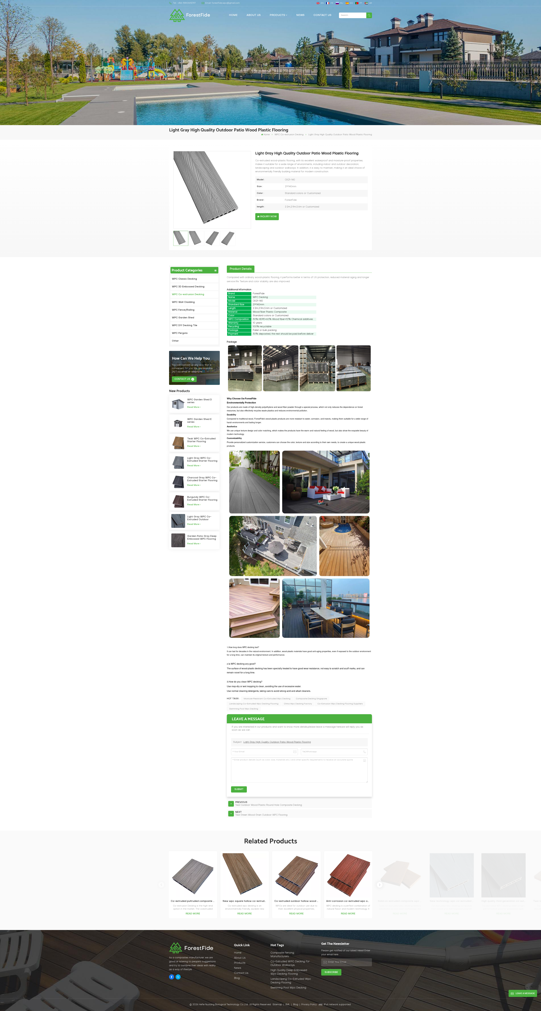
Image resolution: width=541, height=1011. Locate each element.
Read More (193, 914)
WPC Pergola (180, 333)
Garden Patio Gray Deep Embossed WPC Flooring (202, 537)
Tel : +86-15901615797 (184, 3)
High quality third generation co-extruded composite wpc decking (503, 901)
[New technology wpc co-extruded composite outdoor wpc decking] (452, 875)
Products (277, 15)
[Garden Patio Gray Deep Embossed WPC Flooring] (178, 540)
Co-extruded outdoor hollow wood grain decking (296, 901)
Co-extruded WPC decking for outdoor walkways (290, 963)
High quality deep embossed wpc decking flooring (288, 972)
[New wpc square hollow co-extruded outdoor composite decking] (245, 875)
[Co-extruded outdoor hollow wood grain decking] (296, 875)
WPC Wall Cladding (183, 302)
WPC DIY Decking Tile (184, 325)
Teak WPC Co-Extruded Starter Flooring (201, 440)
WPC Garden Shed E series (199, 420)
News (300, 15)
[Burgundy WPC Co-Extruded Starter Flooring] (178, 501)
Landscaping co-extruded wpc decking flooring (253, 704)
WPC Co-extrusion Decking (289, 135)
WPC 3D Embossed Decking (188, 287)
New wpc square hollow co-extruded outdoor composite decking (245, 901)
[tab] (240, 269)
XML (287, 1005)
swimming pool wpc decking (243, 709)
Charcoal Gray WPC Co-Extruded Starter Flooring (202, 479)
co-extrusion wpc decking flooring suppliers (340, 704)
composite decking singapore (311, 699)
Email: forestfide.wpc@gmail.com (222, 3)
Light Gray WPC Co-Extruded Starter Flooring (202, 459)
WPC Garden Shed (183, 318)
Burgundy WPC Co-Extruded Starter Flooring (202, 498)
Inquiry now (268, 217)
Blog (237, 978)
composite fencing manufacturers (282, 955)
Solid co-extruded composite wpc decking (400, 901)
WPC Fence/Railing (183, 310)
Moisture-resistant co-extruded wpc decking (267, 699)
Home (233, 15)
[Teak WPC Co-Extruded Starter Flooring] (178, 443)
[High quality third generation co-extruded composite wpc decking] (503, 875)
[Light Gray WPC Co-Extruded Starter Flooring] (178, 462)
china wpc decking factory (298, 704)
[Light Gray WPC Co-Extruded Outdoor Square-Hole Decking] (178, 521)
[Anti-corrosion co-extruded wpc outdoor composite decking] (348, 875)
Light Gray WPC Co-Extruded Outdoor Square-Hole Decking (199, 518)
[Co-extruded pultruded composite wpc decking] (193, 875)
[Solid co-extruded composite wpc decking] (400, 875)
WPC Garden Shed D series (199, 401)
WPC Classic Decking (184, 279)
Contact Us (322, 15)
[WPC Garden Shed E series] (178, 423)
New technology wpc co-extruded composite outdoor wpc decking (452, 901)
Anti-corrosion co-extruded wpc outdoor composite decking (348, 901)
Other (175, 341)
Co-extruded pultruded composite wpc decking (193, 901)
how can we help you (191, 358)
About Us (254, 15)
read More (193, 407)
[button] (380, 885)
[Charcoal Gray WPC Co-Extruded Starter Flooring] (178, 482)
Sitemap (277, 1005)
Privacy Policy (309, 1005)
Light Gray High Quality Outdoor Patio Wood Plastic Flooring (277, 742)
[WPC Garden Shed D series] (178, 404)
